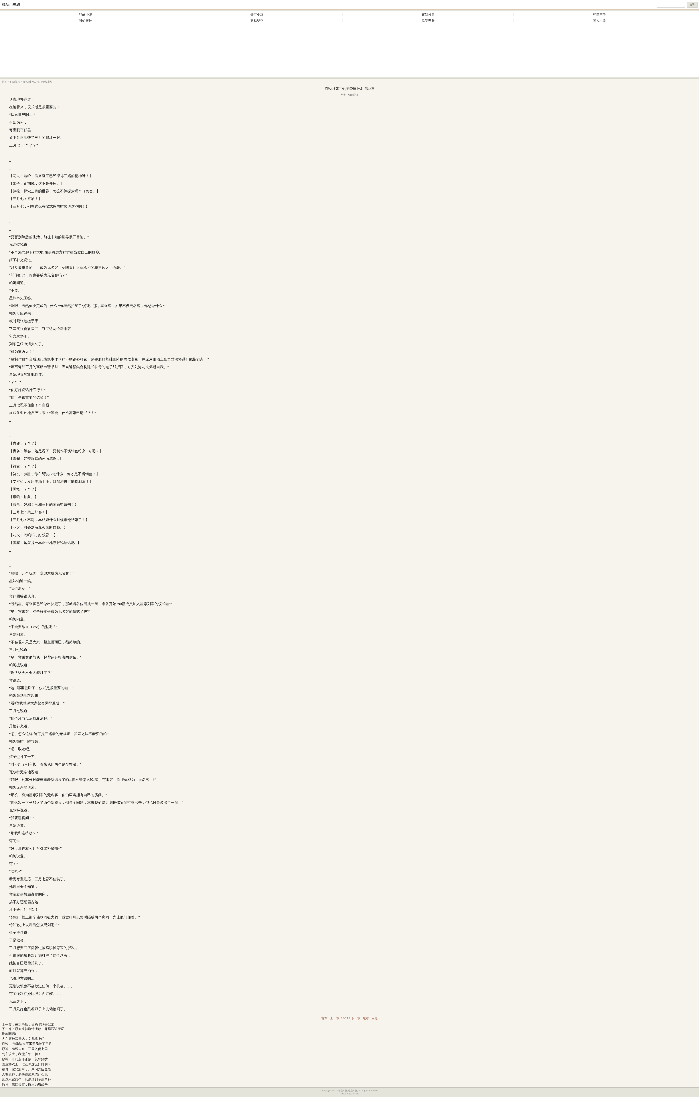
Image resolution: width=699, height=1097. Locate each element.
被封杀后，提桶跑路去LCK (34, 1024)
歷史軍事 (599, 14)
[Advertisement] (349, 51)
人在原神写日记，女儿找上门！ (25, 1039)
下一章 (355, 1018)
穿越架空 (256, 21)
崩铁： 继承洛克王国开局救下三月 (27, 1044)
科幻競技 (85, 21)
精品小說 (85, 14)
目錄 (375, 1018)
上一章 (334, 1018)
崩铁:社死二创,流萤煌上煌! (38, 81)
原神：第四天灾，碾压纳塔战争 (25, 1084)
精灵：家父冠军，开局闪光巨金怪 (26, 1069)
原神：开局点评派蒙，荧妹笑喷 (25, 1059)
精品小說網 (11, 5)
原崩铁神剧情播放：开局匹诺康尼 (39, 1029)
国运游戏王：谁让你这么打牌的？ (26, 1064)
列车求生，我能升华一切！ (21, 1054)
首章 (324, 1018)
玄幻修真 (428, 14)
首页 (4, 81)
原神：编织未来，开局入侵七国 (25, 1049)
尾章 (366, 1018)
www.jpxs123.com (350, 1093)
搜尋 (692, 4)
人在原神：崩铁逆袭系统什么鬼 (25, 1074)
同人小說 (599, 21)
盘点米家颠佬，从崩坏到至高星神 (26, 1079)
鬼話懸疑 (428, 21)
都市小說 (256, 14)
